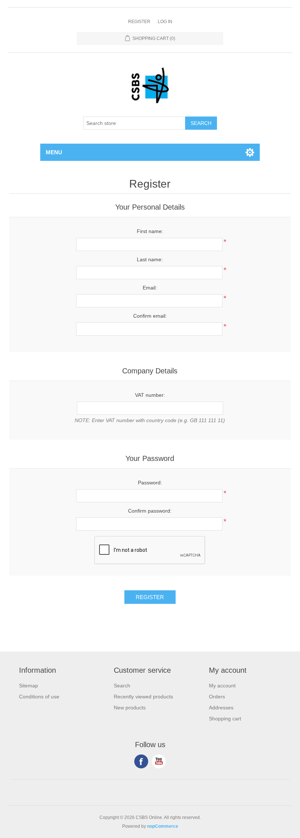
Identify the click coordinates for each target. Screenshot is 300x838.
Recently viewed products (143, 696)
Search (122, 686)
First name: (150, 231)
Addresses (221, 707)
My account (222, 686)
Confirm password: (150, 511)
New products (130, 707)
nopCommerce (162, 826)
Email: (150, 288)
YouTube (159, 761)
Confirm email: (150, 316)
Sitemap (28, 686)
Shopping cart (225, 718)
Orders (217, 696)
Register (139, 21)
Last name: (150, 259)
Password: (150, 483)
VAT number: (150, 395)
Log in (165, 21)
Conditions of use (39, 696)
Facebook (141, 761)
